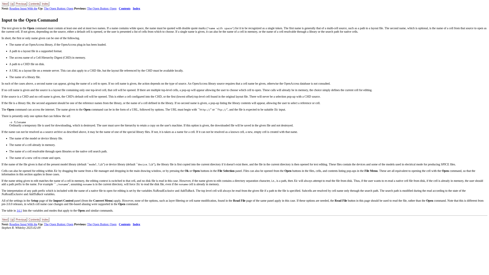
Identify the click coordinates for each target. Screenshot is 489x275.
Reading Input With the (23, 8)
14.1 (19, 210)
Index (136, 8)
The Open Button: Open (58, 8)
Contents (124, 8)
